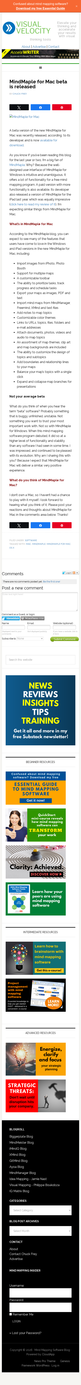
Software (31, 540)
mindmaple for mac (59, 544)
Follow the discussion (75, 572)
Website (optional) (63, 623)
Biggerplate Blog (21, 1136)
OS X (11, 547)
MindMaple (17, 165)
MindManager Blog (22, 1173)
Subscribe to (9, 638)
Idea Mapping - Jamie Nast (28, 1179)
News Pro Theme (44, 1361)
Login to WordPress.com (32, 618)
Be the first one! (51, 581)
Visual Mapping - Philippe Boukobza (34, 1185)
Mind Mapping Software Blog (27, 27)
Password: (16, 1300)
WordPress (43, 1365)
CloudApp (48, 1354)
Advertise (39, 47)
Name (5, 623)
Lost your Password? (26, 1333)
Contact (53, 47)
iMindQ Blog (18, 1148)
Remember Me (23, 1314)
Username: (16, 1285)
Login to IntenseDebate (11, 618)
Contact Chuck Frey (23, 1254)
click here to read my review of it (32, 204)
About (26, 47)
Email (30, 623)
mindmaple (39, 544)
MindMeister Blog (21, 1142)
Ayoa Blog (16, 1167)
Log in (55, 1365)
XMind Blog (17, 1155)
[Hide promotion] (76, 6)
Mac (28, 544)
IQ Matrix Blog (19, 1191)
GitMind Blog (18, 1161)
